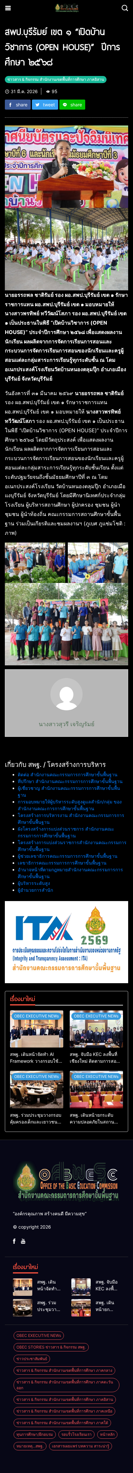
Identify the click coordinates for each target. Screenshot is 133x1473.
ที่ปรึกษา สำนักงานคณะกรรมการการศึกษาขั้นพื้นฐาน (70, 781)
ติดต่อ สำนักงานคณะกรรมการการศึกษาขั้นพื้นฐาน (68, 774)
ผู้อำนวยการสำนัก (35, 890)
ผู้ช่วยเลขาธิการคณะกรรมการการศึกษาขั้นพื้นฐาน (68, 856)
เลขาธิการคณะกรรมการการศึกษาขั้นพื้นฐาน (62, 863)
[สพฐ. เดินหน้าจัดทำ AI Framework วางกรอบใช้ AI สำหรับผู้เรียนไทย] (36, 1029)
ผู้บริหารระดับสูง (34, 883)
